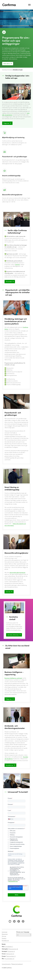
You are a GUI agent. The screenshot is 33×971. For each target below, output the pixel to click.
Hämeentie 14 (10, 954)
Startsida (4, 70)
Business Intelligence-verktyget (13, 678)
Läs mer (8, 591)
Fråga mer (6, 123)
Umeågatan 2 (9, 946)
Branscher (5, 934)
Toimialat (10, 70)
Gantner (17, 264)
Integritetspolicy (6, 964)
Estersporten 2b (13, 949)
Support (4, 938)
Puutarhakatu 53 (9, 958)
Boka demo (7, 63)
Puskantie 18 (11, 951)
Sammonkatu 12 (11, 956)
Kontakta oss (9, 765)
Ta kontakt (9, 281)
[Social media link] (10, 921)
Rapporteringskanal (17, 964)
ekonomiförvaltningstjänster (17, 572)
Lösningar (4, 932)
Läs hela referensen (13, 635)
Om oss (4, 936)
